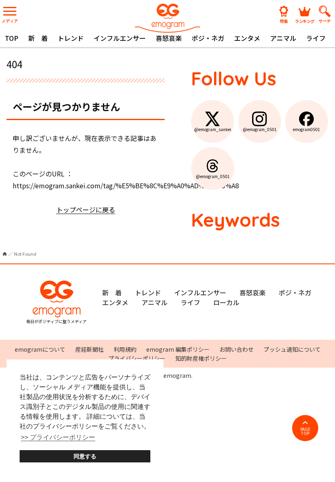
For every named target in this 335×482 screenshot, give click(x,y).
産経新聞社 (89, 349)
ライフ (316, 38)
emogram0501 (306, 129)
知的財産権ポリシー (201, 358)
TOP (11, 38)
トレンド (71, 38)
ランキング (305, 20)
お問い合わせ (236, 349)
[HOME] (4, 254)
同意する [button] (85, 456)
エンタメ (247, 38)
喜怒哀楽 (169, 38)
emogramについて (40, 349)
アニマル (283, 38)
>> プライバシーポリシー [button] (58, 437)
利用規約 (125, 349)
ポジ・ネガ (208, 38)
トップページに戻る (85, 209)
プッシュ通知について (292, 349)
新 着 (38, 38)
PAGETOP (305, 431)
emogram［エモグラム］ (167, 17)
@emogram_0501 (260, 129)
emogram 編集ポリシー (178, 349)
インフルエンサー (120, 38)
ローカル (226, 302)
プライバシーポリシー (136, 358)
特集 (284, 20)
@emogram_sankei (212, 129)
